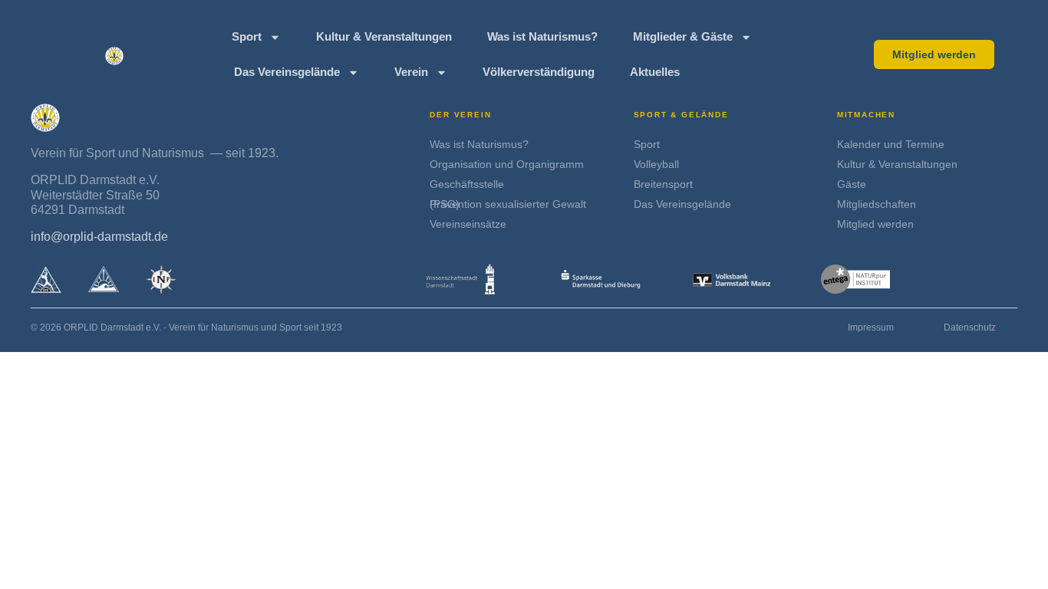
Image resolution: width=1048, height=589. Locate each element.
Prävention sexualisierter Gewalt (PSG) (508, 204)
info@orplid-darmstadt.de (99, 236)
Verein (411, 71)
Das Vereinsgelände (287, 71)
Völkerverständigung (539, 71)
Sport (247, 36)
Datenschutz (970, 327)
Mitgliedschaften (876, 204)
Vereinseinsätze (468, 224)
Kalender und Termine (890, 144)
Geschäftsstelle (467, 184)
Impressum (871, 327)
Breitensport (663, 184)
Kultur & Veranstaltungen (384, 36)
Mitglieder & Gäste (683, 36)
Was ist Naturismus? (542, 36)
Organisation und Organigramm (507, 164)
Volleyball (656, 164)
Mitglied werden (875, 224)
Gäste (851, 184)
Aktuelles (655, 71)
